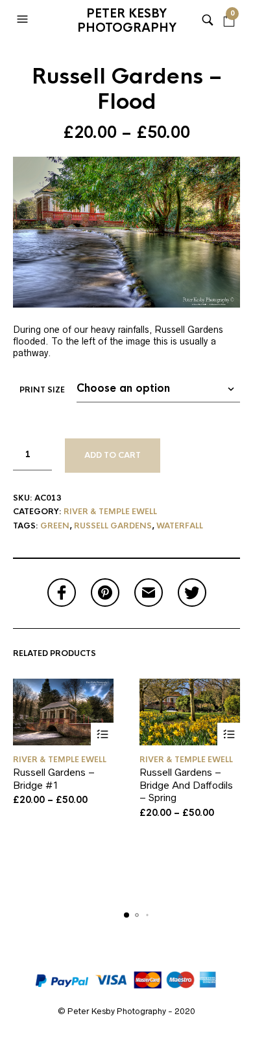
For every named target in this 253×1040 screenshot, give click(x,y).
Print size (42, 390)
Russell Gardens (113, 526)
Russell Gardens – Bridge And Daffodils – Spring (186, 785)
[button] (24, 19)
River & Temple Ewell (110, 511)
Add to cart (112, 455)
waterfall (179, 526)
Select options (102, 734)
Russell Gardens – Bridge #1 (54, 779)
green (54, 526)
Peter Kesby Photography (126, 20)
